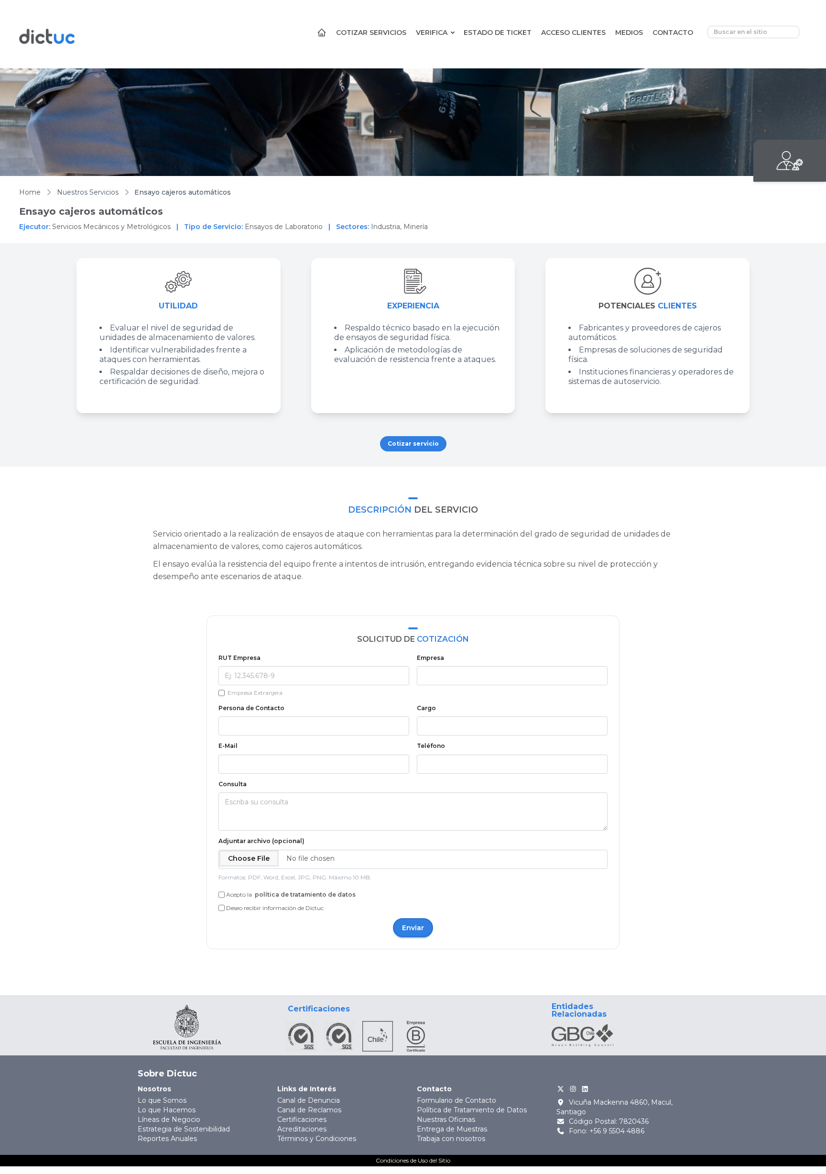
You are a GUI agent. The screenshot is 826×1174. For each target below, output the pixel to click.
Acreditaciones (301, 1129)
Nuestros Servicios (88, 192)
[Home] (321, 35)
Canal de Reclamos (309, 1110)
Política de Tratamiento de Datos (472, 1110)
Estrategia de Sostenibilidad (184, 1129)
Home (30, 192)
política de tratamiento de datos (304, 894)
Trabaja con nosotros (451, 1138)
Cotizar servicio (413, 443)
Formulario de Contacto (456, 1100)
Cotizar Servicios (371, 32)
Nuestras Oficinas (446, 1119)
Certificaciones (301, 1119)
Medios (629, 32)
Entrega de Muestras (452, 1129)
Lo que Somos (162, 1100)
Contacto (672, 32)
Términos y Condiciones (316, 1138)
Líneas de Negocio (169, 1119)
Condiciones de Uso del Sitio (413, 1160)
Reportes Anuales (167, 1138)
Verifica (431, 32)
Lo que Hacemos (167, 1110)
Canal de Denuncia (308, 1100)
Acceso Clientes (573, 32)
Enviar (413, 927)
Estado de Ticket (498, 32)
